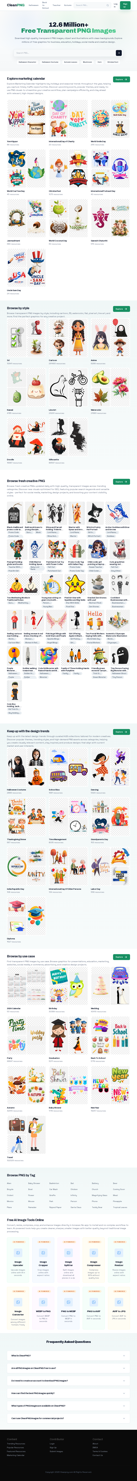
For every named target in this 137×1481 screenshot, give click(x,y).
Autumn (68, 5)
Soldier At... (29, 673)
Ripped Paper (55, 1207)
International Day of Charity (61, 141)
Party (9, 1058)
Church (95, 1189)
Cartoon (53, 360)
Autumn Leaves (70, 62)
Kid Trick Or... (14, 709)
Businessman (117, 606)
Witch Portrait (94, 536)
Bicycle (10, 1189)
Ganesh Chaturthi (99, 241)
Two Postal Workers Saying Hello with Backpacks (95, 636)
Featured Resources (16, 1451)
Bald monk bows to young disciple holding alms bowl (33, 529)
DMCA (95, 1447)
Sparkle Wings (53, 639)
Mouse (31, 1201)
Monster (43, 677)
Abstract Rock (95, 603)
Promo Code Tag (14, 537)
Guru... (29, 532)
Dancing (94, 790)
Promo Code (14, 532)
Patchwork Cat (54, 571)
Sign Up (53, 1447)
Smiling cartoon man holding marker (14, 636)
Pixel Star (70, 606)
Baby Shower (55, 1108)
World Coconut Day (58, 241)
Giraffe (52, 1195)
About (95, 1443)
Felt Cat (51, 567)
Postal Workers (93, 642)
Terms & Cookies (100, 1451)
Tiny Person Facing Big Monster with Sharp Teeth (120, 670)
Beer (115, 1183)
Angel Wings (52, 642)
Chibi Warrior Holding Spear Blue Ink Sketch (36, 564)
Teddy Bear (97, 1207)
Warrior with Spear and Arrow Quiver (76, 529)
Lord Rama (74, 532)
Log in (115, 5)
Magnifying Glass (99, 1195)
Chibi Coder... (94, 571)
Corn (100, 62)
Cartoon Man (14, 642)
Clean (15, 5)
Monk (38, 532)
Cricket (10, 1195)
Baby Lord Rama (35, 568)
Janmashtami (13, 241)
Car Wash (53, 1189)
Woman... (29, 639)
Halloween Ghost (119, 673)
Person (74, 1201)
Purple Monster (12, 678)
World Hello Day (93, 639)
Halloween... (14, 673)
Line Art (52, 410)
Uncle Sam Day (14, 290)
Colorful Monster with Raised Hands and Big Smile (48, 670)
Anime (94, 360)
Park (51, 1201)
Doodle (10, 460)
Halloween (34, 5)
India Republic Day (15, 889)
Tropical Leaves (120, 1207)
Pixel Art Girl (14, 571)
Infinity (74, 1195)
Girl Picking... (76, 639)
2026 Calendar (13, 1008)
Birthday (53, 1008)
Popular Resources (15, 1447)
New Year (95, 1108)
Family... (66, 673)
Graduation (54, 1058)
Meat (115, 1195)
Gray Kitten (116, 571)
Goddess (110, 536)
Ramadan (32, 1207)
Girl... (73, 642)
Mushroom (87, 62)
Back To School (98, 1058)
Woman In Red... (32, 642)
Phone (95, 1201)
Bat (72, 1183)
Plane (9, 1207)
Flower (31, 1195)
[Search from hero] (119, 53)
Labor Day (95, 889)
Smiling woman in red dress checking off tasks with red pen (33, 636)
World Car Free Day (15, 191)
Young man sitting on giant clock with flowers (51, 600)
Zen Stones (94, 606)
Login (52, 1443)
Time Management (57, 839)
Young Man (47, 606)
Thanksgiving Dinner (16, 839)
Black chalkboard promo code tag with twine (15, 529)
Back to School (45, 5)
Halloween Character (27, 62)
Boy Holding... (14, 713)
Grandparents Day (99, 839)
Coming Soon (119, 1189)
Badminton (54, 1183)
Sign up (125, 5)
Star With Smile (72, 603)
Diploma (11, 939)
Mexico (10, 1201)
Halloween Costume (50, 62)
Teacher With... (15, 567)
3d (8, 360)
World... (12, 639)
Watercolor (96, 410)
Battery (95, 1183)
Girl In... (91, 532)
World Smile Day (98, 141)
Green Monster (99, 677)
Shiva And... (52, 536)
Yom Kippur (12, 141)
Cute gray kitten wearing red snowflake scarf (117, 564)
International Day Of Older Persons (65, 889)
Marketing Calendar (15, 1455)
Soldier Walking (27, 678)
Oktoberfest (112, 62)
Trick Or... (97, 673)
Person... (47, 603)
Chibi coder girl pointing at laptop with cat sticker (96, 564)
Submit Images (56, 1451)
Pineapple (117, 1201)
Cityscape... (113, 642)
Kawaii (10, 410)
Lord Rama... (52, 532)
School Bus (54, 790)
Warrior (73, 536)
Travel (10, 1157)
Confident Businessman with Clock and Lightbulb (120, 600)
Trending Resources (16, 1443)
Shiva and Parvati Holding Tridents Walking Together (54, 529)
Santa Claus (76, 1207)
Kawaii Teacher (95, 567)
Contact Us (98, 1455)
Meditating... (23, 603)
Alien (9, 1183)
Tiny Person (117, 677)
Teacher (56, 5)
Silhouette (54, 460)
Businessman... (118, 603)
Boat (30, 1189)
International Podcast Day (103, 191)
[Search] (107, 5)
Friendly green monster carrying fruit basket (99, 670)
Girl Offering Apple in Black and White (75, 636)
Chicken (74, 1189)
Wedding (95, 1008)
